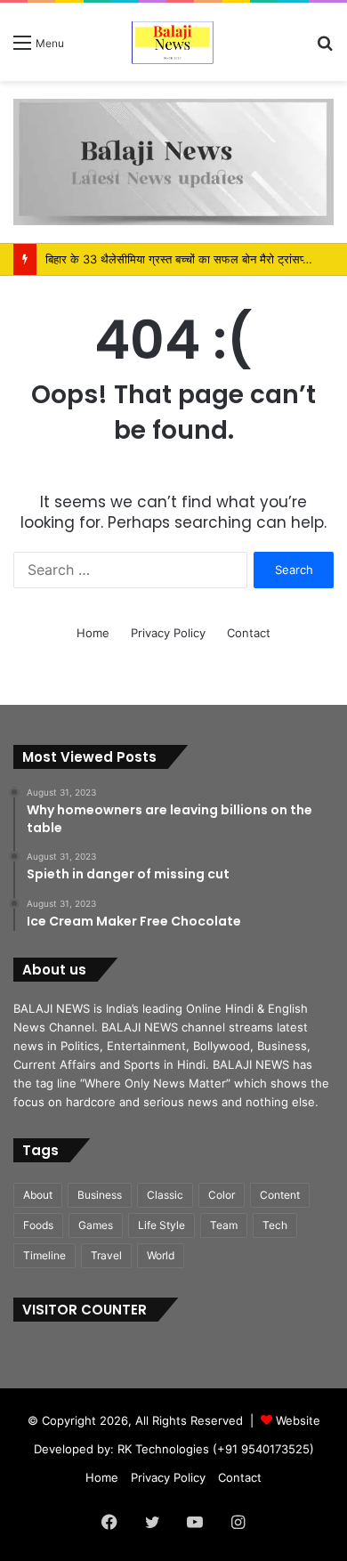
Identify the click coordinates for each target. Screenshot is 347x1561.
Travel (106, 1255)
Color (221, 1194)
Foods (38, 1225)
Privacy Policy (168, 633)
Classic (165, 1194)
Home (93, 633)
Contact (248, 633)
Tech (274, 1225)
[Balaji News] (173, 42)
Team (224, 1225)
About (37, 1194)
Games (95, 1225)
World (160, 1255)
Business (99, 1194)
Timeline (44, 1255)
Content (280, 1194)
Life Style (161, 1225)
